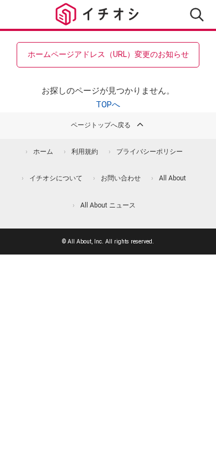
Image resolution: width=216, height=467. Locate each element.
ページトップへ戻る (101, 125)
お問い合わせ (121, 178)
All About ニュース (108, 205)
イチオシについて (56, 178)
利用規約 (84, 151)
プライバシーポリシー (149, 151)
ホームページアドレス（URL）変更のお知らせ (108, 54)
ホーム (43, 151)
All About (172, 178)
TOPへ (108, 105)
